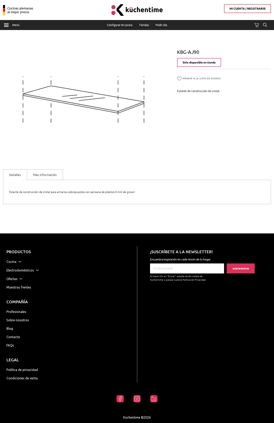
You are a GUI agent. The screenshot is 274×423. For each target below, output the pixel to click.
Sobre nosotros (17, 320)
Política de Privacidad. (194, 279)
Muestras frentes (18, 287)
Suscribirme (241, 268)
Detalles (15, 175)
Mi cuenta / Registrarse (247, 8)
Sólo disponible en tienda (199, 62)
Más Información (45, 175)
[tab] (15, 174)
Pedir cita (161, 25)
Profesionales (16, 311)
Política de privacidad (22, 370)
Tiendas (144, 25)
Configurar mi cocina (119, 25)
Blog (9, 328)
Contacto (13, 337)
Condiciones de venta (22, 378)
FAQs (10, 345)
